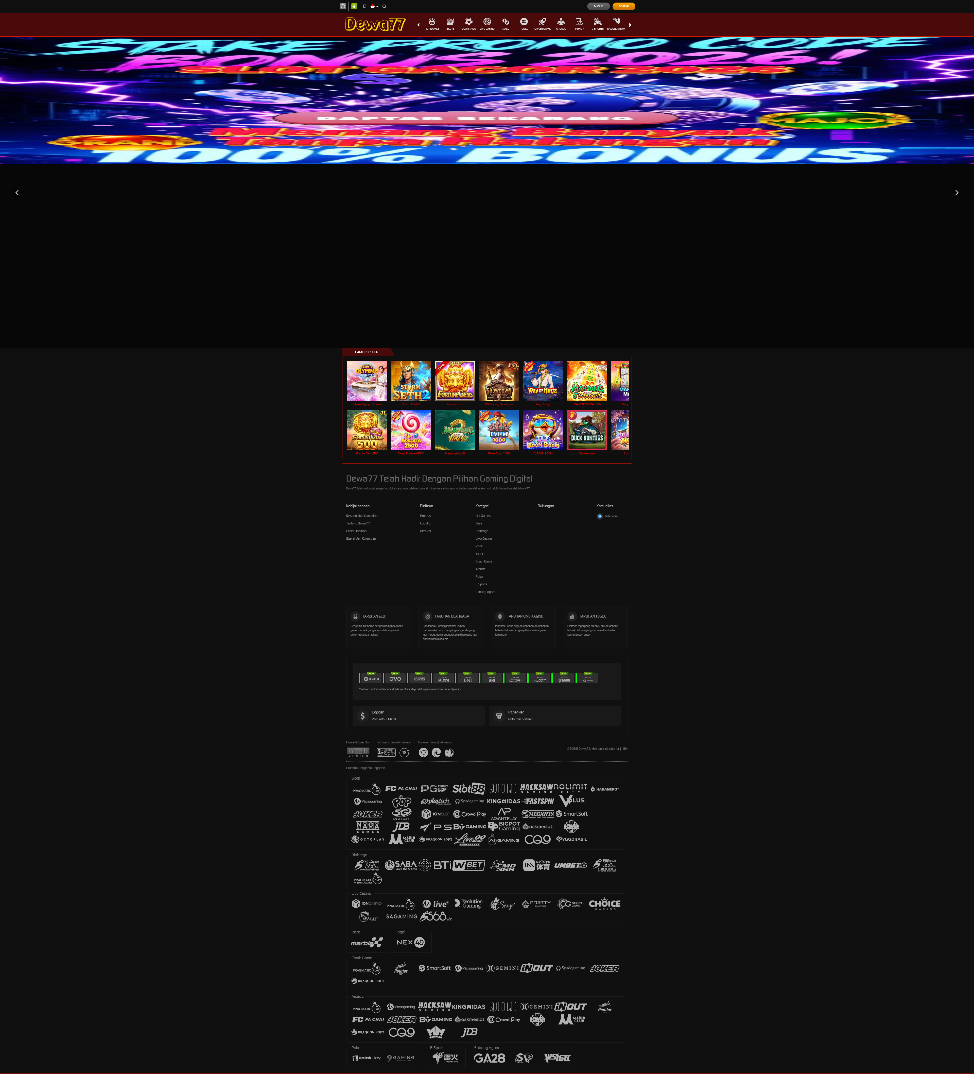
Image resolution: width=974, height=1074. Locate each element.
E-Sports (598, 28)
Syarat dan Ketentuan (361, 538)
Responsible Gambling (361, 516)
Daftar (624, 6)
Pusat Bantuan (356, 531)
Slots (450, 28)
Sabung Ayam (616, 28)
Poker (579, 28)
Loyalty (425, 523)
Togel (524, 28)
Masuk (598, 6)
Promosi (425, 516)
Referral (425, 531)
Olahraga (469, 28)
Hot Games (432, 28)
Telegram (611, 516)
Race (505, 28)
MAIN (370, 381)
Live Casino (487, 28)
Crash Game (542, 28)
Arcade (561, 28)
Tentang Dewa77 (358, 523)
